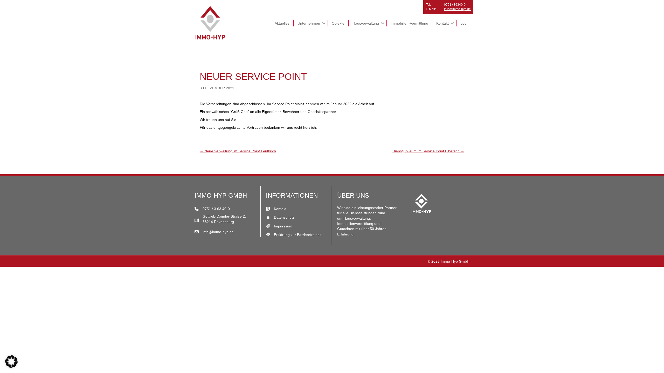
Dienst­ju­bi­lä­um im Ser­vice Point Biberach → (428, 151)
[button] (324, 23)
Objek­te (338, 23)
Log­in (464, 23)
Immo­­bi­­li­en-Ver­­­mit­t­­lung (409, 23)
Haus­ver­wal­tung (365, 23)
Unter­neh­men (309, 23)
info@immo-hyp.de (457, 9)
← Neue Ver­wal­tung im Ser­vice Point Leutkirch (238, 151)
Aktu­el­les (282, 23)
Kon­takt (442, 23)
